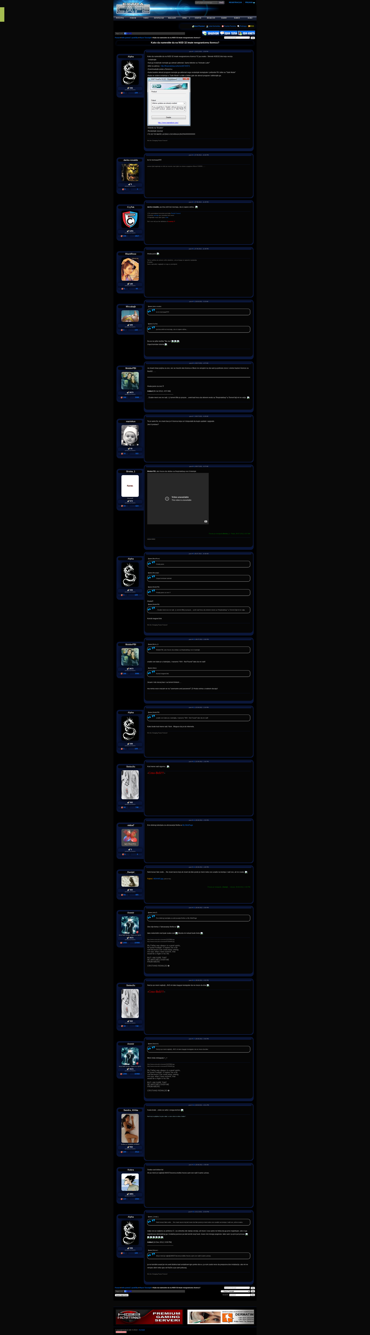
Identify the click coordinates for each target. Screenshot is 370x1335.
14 (194, 867)
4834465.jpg (158, 879)
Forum (117, 38)
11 (193, 707)
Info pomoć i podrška (130, 38)
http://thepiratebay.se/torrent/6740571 (175, 66)
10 (194, 639)
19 (194, 1164)
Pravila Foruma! (176, 213)
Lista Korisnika (214, 26)
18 (193, 1105)
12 (194, 761)
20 (193, 1212)
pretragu (156, 215)
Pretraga (243, 26)
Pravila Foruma (230, 26)
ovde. (167, 217)
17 (194, 1039)
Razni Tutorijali (145, 38)
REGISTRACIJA (235, 2)
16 (194, 980)
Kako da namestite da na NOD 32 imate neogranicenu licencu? (176, 38)
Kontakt (142, 1330)
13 (194, 820)
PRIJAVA (249, 2)
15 (194, 907)
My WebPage (187, 825)
